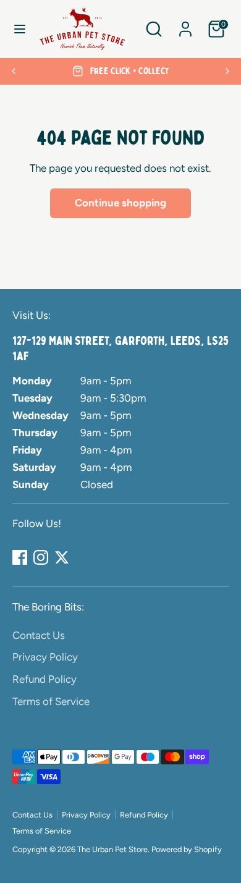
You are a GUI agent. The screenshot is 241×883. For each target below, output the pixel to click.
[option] (120, 71)
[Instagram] (40, 557)
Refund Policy (44, 679)
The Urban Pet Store (112, 849)
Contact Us (38, 635)
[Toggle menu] (19, 28)
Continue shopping (120, 202)
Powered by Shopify (186, 849)
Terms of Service (51, 701)
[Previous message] (13, 71)
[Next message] (227, 71)
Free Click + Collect (128, 71)
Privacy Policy (45, 657)
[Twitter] (61, 557)
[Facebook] (19, 557)
